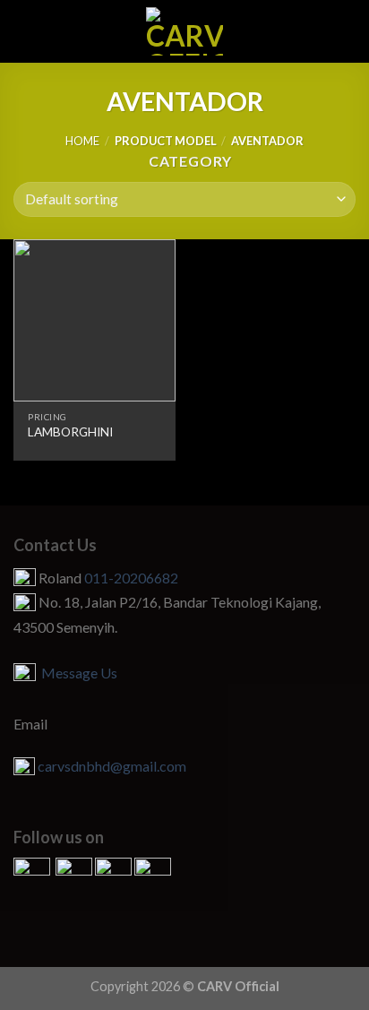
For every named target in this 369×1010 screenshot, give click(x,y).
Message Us (76, 672)
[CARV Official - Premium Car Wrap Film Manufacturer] (185, 31)
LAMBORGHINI (70, 432)
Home (82, 141)
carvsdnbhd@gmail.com (112, 765)
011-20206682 (131, 577)
